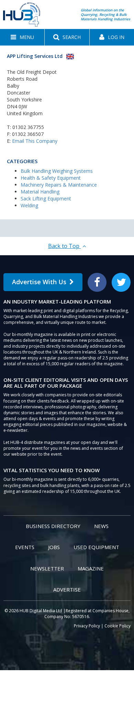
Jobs (54, 547)
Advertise (67, 589)
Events (24, 547)
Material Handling (40, 191)
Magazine (91, 568)
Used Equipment (96, 547)
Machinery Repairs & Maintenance (59, 184)
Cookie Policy (117, 626)
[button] (22, 37)
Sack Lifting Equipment (46, 198)
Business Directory (53, 526)
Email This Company (34, 141)
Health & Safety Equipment (51, 178)
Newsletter (47, 568)
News (101, 526)
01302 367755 (28, 127)
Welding (29, 205)
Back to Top (64, 246)
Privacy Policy (87, 626)
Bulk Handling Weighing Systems (57, 171)
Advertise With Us (39, 282)
